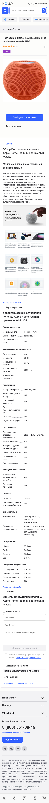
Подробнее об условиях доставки (18, 683)
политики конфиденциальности (28, 658)
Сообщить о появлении (24, 117)
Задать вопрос (12, 739)
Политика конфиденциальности (16, 789)
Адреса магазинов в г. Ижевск (16, 732)
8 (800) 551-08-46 (39, 3)
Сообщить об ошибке (12, 587)
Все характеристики (12, 303)
